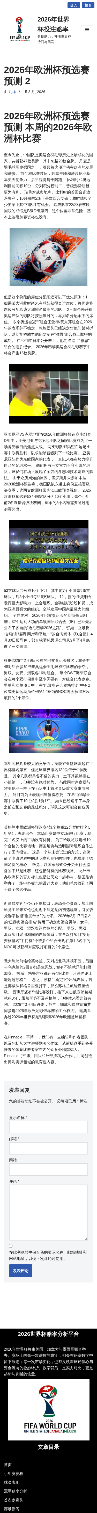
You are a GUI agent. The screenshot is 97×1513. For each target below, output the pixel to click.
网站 (13, 1160)
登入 (73, 5)
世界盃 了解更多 (48, 1327)
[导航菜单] (87, 29)
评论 (14, 1181)
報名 (88, 5)
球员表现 (11, 1482)
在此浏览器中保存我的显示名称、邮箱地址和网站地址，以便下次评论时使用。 (48, 1255)
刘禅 (12, 92)
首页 (8, 1464)
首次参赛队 (13, 1500)
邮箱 (14, 1139)
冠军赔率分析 (15, 1491)
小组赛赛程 (13, 1473)
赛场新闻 (11, 1509)
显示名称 (18, 1117)
